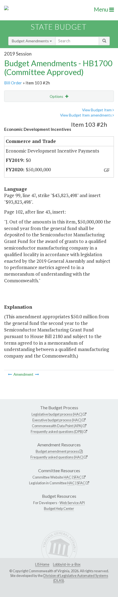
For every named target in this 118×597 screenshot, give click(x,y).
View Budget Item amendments (86, 115)
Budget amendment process (57, 451)
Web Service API (72, 503)
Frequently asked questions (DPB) (57, 431)
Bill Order (13, 82)
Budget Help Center (59, 508)
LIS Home (42, 564)
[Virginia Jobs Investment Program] (10, 374)
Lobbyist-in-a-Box (66, 564)
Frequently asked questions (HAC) (56, 457)
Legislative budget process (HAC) (57, 414)
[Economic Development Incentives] (37, 374)
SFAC (77, 477)
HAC (67, 477)
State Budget (58, 26)
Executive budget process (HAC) (57, 420)
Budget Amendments (31, 40)
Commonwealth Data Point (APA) (57, 426)
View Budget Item (97, 110)
